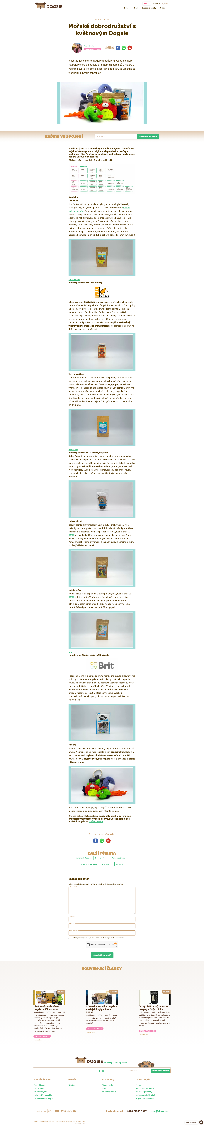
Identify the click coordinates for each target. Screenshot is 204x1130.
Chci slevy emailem (160, 1070)
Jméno (72, 916)
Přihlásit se (156, 3)
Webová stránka (75, 930)
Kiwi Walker (74, 279)
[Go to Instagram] (103, 1070)
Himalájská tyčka (40, 1092)
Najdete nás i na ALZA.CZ (145, 1099)
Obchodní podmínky (144, 1092)
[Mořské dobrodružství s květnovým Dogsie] (118, 48)
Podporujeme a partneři (145, 1088)
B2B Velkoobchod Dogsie (43, 1099)
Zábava (119, 864)
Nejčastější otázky (109, 1092)
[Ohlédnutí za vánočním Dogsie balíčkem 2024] (49, 997)
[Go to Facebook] (99, 1070)
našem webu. (96, 822)
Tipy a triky (107, 864)
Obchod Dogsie (39, 1085)
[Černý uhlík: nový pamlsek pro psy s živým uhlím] (155, 997)
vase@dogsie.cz (159, 1111)
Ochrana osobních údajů (145, 1095)
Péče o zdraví (101, 857)
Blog (104, 1088)
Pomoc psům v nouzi (120, 857)
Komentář (73, 887)
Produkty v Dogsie (92, 49)
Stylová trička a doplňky (42, 1095)
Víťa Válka (82, 1123)
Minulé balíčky (107, 1085)
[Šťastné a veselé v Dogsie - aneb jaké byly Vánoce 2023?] (102, 997)
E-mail (72, 923)
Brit (70, 652)
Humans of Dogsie (83, 857)
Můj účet (71, 1085)
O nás (138, 1085)
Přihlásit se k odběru (148, 136)
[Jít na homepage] (48, 5)
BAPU (71, 535)
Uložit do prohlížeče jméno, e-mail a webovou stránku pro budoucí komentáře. (98, 938)
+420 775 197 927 (137, 1111)
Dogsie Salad (38, 1088)
